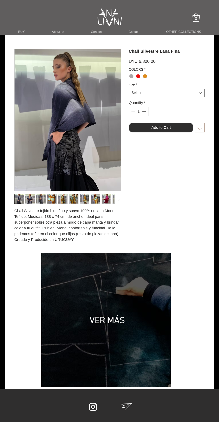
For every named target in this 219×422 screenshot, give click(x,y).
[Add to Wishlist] (200, 127)
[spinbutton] (138, 111)
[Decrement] (132, 111)
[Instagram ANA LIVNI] (93, 406)
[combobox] (167, 93)
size (133, 85)
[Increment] (144, 111)
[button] (196, 17)
